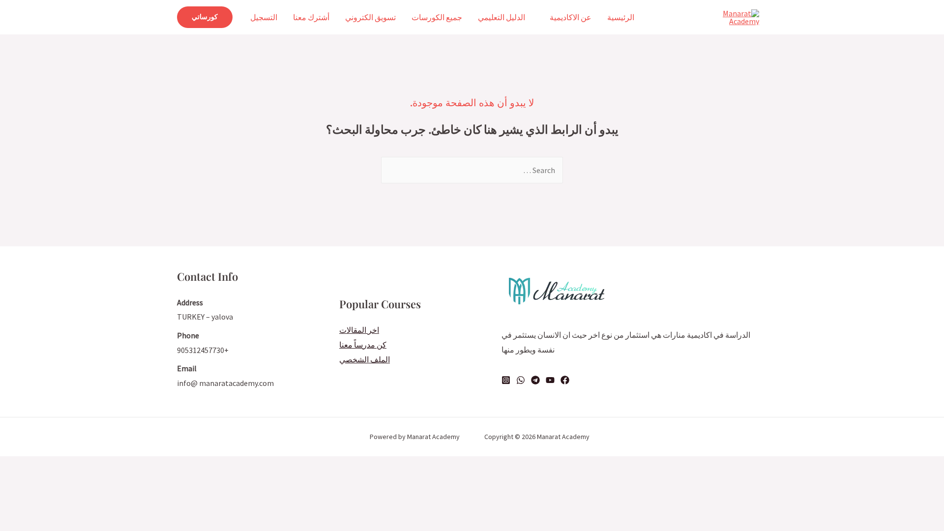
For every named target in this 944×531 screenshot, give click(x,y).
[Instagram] (506, 380)
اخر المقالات (359, 330)
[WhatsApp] (520, 380)
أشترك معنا (311, 17)
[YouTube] (550, 380)
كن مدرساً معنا (362, 345)
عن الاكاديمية (570, 17)
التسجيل (263, 17)
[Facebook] (564, 380)
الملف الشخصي (364, 359)
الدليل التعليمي (501, 17)
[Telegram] (535, 380)
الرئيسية (620, 17)
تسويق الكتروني (370, 17)
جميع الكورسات (437, 17)
